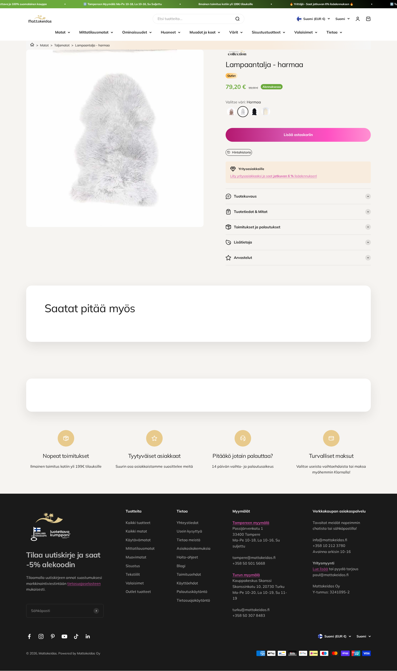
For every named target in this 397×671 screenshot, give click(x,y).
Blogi (181, 565)
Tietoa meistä (188, 540)
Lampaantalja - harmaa (92, 45)
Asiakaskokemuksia (193, 548)
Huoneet (168, 32)
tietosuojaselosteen (84, 583)
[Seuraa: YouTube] (64, 636)
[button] (239, 152)
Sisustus (133, 565)
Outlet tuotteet (138, 591)
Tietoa (331, 32)
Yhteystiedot (187, 522)
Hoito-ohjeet (187, 557)
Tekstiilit (133, 574)
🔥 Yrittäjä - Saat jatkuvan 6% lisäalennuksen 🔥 (321, 4)
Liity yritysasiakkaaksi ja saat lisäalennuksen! (273, 176)
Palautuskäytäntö (192, 591)
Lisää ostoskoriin (298, 134)
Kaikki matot (136, 531)
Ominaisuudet (134, 32)
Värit (233, 32)
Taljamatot (62, 45)
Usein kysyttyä (189, 531)
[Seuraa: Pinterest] (53, 636)
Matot (60, 32)
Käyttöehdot (187, 583)
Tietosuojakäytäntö (193, 600)
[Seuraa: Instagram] (41, 636)
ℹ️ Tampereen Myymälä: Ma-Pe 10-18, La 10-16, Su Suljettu (122, 4)
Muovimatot (136, 557)
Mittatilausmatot (93, 32)
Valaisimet (303, 32)
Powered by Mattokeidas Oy (79, 653)
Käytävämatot (138, 540)
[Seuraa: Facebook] (29, 636)
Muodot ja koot (203, 32)
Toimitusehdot (189, 574)
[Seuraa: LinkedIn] (88, 636)
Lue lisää (320, 568)
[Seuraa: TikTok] (76, 636)
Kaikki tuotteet (138, 522)
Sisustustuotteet (266, 32)
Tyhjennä (223, 18)
